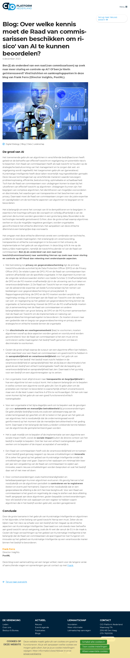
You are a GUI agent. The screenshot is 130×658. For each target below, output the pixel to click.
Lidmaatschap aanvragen (79, 630)
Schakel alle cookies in (93, 642)
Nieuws (38, 624)
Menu (122, 7)
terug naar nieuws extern (107, 18)
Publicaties (40, 630)
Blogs (37, 633)
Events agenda (42, 627)
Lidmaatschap (77, 620)
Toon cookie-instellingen (94, 646)
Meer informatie (75, 627)
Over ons (7, 627)
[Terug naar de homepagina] (52, 7)
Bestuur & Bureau (11, 630)
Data (29, 144)
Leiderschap (38, 144)
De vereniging (12, 620)
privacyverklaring (32, 654)
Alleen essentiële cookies (95, 651)
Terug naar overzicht (16, 582)
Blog (23, 144)
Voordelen (72, 624)
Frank (70, 565)
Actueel (40, 620)
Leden (5, 624)
